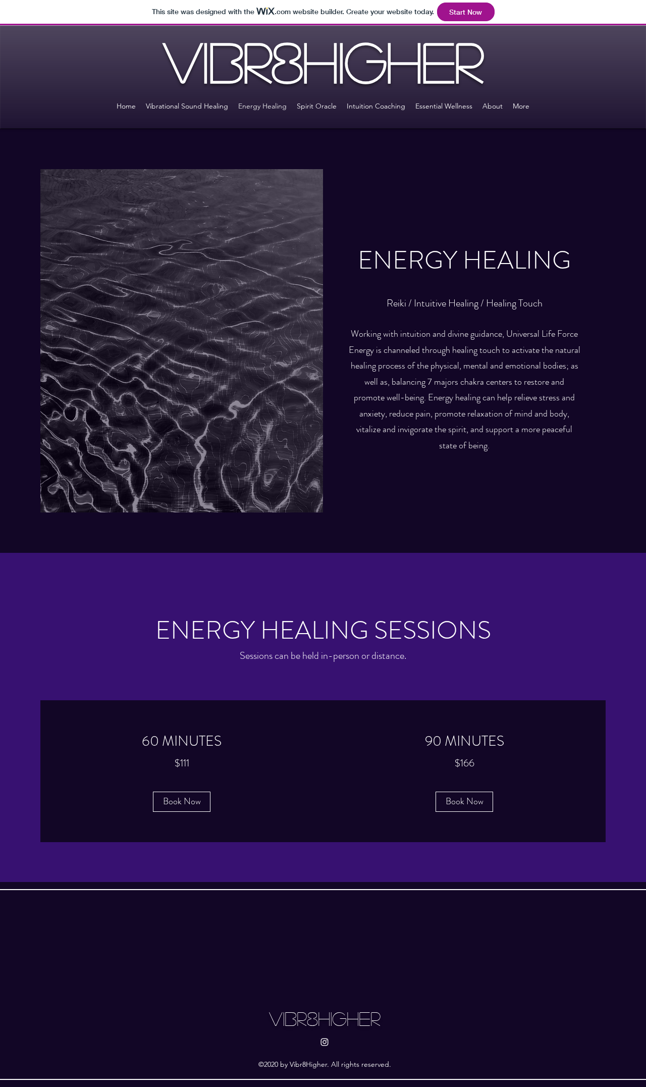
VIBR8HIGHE (309, 61)
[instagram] (324, 1042)
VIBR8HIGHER (325, 1018)
